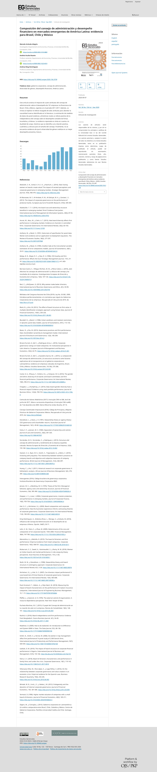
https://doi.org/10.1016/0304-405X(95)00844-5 (36, 700)
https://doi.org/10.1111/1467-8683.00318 (45, 514)
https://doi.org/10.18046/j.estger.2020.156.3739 (40, 79)
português (115, 44)
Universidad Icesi (26, 747)
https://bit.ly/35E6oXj (34, 415)
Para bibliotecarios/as (118, 64)
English (114, 38)
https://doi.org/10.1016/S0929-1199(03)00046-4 (47, 501)
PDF (81, 87)
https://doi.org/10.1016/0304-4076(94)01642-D (41, 251)
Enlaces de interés (102, 15)
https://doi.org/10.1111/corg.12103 (32, 228)
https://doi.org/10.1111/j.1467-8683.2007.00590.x (37, 580)
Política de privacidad (41, 749)
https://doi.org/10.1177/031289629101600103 (55, 425)
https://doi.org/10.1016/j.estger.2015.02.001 (35, 369)
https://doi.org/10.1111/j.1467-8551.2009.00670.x (37, 464)
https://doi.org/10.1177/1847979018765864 (41, 593)
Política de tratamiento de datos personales (65, 749)
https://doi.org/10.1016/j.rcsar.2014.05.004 (38, 611)
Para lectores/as (117, 57)
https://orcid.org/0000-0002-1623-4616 (35, 63)
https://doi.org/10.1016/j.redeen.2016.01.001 (53, 351)
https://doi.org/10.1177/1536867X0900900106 (36, 631)
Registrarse (129, 2)
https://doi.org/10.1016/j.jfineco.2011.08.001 (35, 315)
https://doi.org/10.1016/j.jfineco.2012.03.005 (54, 690)
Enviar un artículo (119, 25)
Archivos (42, 15)
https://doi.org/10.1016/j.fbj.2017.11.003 (34, 621)
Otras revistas (76, 15)
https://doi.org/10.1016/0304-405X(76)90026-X (54, 491)
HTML (100, 87)
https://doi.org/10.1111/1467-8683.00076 (57, 567)
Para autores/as (117, 60)
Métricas (88, 15)
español (114, 41)
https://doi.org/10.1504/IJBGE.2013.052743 (35, 290)
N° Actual (32, 15)
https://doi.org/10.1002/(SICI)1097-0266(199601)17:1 (40, 261)
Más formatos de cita (86, 192)
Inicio (21, 22)
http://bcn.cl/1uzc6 (26, 302)
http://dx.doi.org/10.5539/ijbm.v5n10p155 (56, 654)
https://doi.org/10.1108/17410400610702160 (42, 644)
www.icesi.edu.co (26, 749)
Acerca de (20, 15)
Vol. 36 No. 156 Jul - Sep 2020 (43, 22)
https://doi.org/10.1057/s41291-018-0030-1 (35, 557)
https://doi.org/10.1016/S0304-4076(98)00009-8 (36, 325)
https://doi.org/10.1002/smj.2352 (48, 193)
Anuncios (64, 15)
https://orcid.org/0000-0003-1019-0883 (35, 52)
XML (90, 87)
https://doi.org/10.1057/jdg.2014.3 (32, 338)
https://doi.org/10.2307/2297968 (31, 241)
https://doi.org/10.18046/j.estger (35, 743)
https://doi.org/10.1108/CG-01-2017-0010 (34, 664)
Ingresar (137, 2)
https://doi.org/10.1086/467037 (31, 435)
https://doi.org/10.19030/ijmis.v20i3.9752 (34, 216)
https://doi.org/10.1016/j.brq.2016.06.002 (34, 680)
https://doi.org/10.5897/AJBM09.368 (36, 474)
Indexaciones (53, 15)
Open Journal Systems (119, 73)
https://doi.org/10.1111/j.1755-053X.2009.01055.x (48, 534)
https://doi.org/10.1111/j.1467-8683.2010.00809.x (48, 382)
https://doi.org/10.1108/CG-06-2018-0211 (54, 545)
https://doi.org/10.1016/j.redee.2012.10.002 (41, 448)
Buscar (136, 15)
